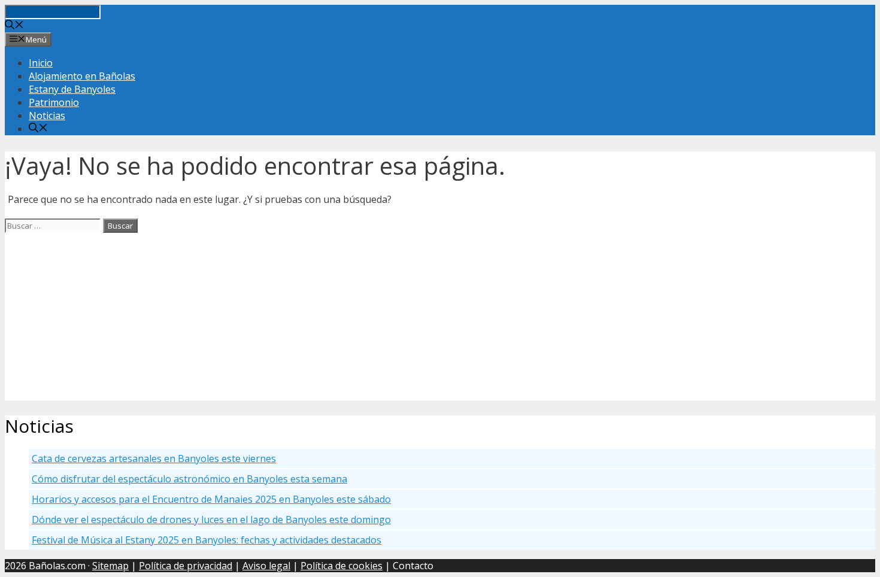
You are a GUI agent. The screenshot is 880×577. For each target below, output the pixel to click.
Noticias (47, 115)
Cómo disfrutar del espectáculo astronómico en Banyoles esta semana (189, 478)
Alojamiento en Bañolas (82, 76)
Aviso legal (266, 565)
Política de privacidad (185, 565)
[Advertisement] (364, 316)
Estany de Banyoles (72, 89)
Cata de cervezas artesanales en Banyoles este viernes (154, 458)
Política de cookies (342, 565)
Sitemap (110, 565)
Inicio (41, 62)
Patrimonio (54, 102)
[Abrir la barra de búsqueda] (14, 25)
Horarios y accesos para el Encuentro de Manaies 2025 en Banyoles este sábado (211, 499)
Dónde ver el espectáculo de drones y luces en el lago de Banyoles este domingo (211, 519)
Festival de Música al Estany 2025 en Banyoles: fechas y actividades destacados (206, 539)
